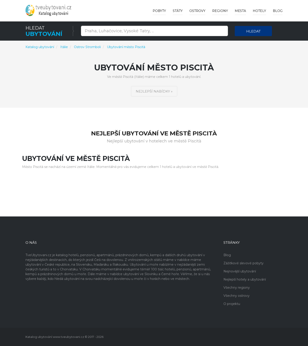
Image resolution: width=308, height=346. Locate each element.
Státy (178, 11)
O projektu (231, 304)
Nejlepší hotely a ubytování (244, 279)
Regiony (220, 11)
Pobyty (159, 11)
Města (240, 11)
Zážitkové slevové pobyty (243, 263)
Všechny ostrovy (236, 296)
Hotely (259, 11)
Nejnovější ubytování (239, 271)
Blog (278, 11)
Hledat (253, 31)
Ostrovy (197, 11)
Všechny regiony (236, 288)
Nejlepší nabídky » (154, 91)
